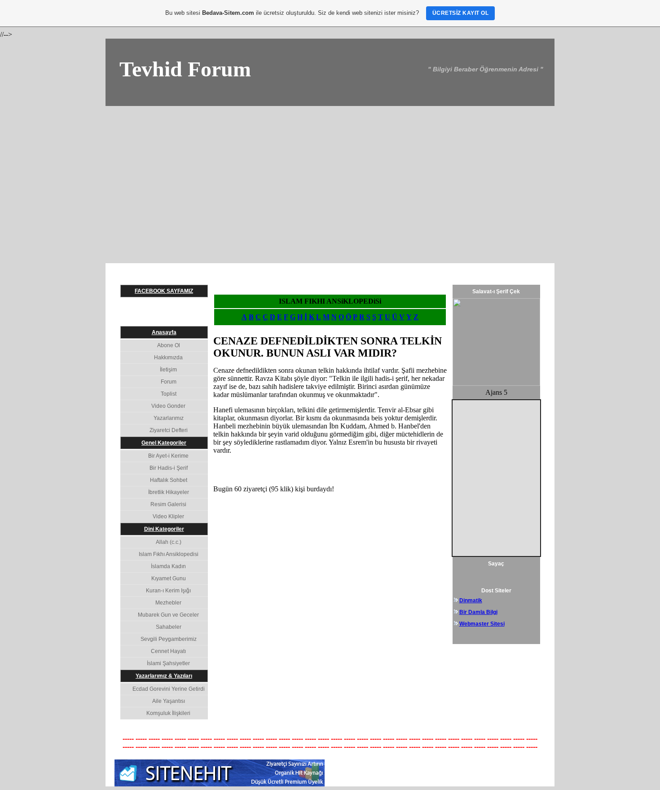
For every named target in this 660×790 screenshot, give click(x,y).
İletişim (168, 369)
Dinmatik (470, 600)
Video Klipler (168, 516)
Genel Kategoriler (163, 443)
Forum (168, 382)
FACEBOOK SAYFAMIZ (164, 291)
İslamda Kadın (168, 566)
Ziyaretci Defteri (169, 430)
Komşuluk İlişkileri (168, 713)
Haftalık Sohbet (168, 480)
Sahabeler (168, 627)
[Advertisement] (330, 173)
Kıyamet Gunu (168, 578)
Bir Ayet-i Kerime (168, 456)
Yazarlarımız (169, 418)
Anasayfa (164, 332)
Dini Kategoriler (164, 529)
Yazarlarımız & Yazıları (164, 676)
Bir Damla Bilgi (478, 612)
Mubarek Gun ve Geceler (168, 615)
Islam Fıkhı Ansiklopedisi (168, 554)
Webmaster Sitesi (482, 624)
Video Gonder (168, 406)
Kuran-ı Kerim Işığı (168, 590)
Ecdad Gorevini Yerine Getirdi (168, 689)
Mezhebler (168, 603)
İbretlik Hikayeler (168, 492)
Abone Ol (168, 345)
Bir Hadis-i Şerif (169, 468)
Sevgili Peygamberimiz (169, 639)
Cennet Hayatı (168, 651)
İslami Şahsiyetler (168, 663)
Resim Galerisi (168, 504)
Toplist (168, 394)
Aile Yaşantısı (168, 701)
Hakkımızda (168, 357)
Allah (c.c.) (168, 542)
